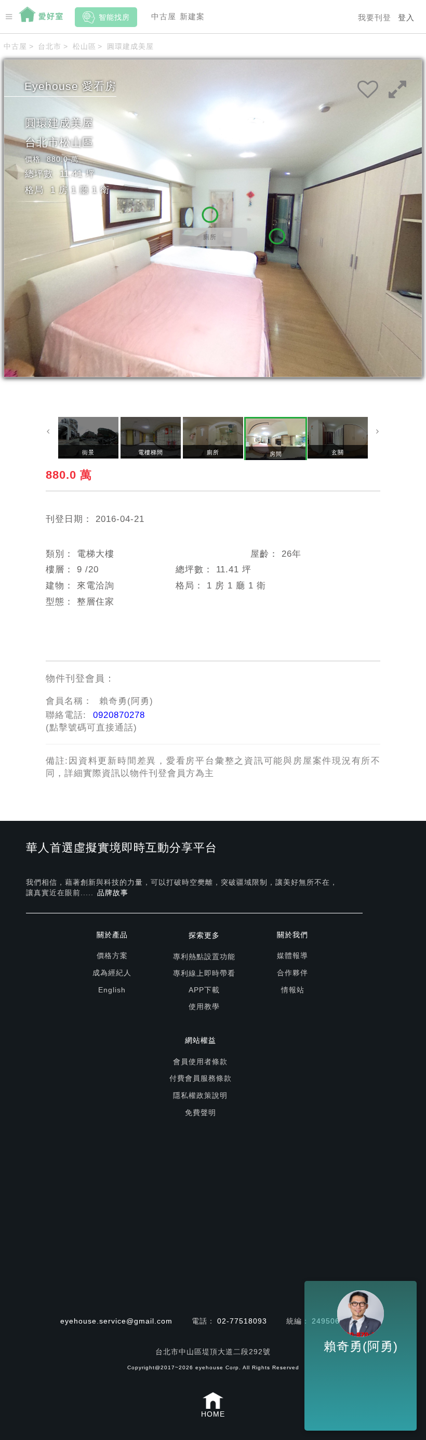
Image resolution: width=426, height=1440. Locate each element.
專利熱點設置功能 (204, 956)
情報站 (292, 990)
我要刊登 (374, 17)
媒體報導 (292, 955)
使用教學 (204, 1006)
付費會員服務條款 (200, 1078)
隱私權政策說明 (200, 1095)
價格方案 (112, 955)
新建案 (192, 16)
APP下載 (204, 990)
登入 (406, 17)
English (112, 990)
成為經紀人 (111, 972)
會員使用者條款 (200, 1061)
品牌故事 (112, 892)
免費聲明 (200, 1112)
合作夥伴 (292, 972)
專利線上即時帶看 (204, 973)
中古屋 (163, 16)
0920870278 (119, 715)
